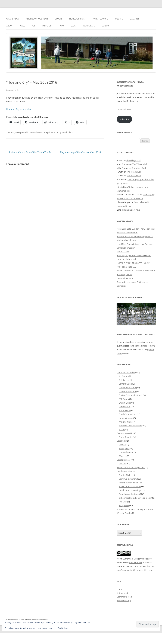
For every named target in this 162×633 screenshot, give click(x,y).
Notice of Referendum (127, 232)
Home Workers (126, 418)
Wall (22, 25)
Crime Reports (125, 437)
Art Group (123, 376)
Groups (58, 18)
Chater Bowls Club (127, 391)
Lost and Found (126, 452)
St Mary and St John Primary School (133, 509)
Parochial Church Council (130, 425)
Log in (119, 589)
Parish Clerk (67, 132)
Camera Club (125, 383)
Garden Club (124, 406)
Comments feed (124, 596)
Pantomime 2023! (125, 278)
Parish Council (100, 18)
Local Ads (121, 440)
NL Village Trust (77, 18)
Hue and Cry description (19, 109)
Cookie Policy (63, 628)
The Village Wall (133, 160)
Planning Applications (129, 494)
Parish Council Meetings (130, 490)
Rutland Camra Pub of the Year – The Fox (29, 152)
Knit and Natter (126, 421)
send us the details (138, 345)
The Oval (123, 501)
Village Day (124, 505)
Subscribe (124, 119)
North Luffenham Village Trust (131, 467)
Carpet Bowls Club (127, 387)
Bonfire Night (125, 475)
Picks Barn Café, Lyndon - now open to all (136, 228)
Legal (73, 25)
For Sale (122, 444)
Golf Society (124, 410)
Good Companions (127, 414)
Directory (47, 25)
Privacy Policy (12, 619)
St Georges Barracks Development (135, 497)
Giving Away (124, 448)
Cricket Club (124, 402)
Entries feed (122, 592)
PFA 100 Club (123, 251)
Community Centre (128, 478)
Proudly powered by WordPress (35, 619)
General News (36, 132)
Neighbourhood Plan (37, 18)
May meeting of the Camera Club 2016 (82, 152)
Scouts (122, 429)
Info (61, 25)
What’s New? (12, 18)
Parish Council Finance (129, 486)
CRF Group (124, 399)
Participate (89, 25)
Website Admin (124, 513)
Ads (33, 25)
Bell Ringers (124, 380)
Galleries (134, 18)
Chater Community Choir (130, 395)
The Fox (122, 463)
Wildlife (119, 18)
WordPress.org (124, 600)
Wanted (122, 456)
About (9, 25)
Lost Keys (135, 209)
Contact (106, 25)
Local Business (123, 459)
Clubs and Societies (126, 372)
